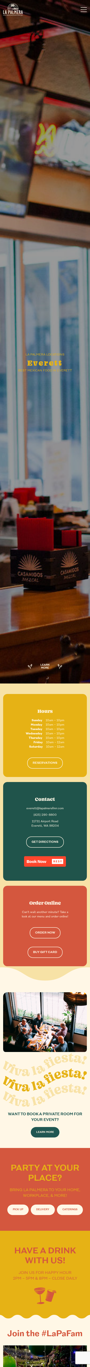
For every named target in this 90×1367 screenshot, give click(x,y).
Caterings (69, 1209)
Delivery (42, 1209)
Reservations (45, 763)
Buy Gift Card (45, 952)
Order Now (45, 932)
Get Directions (45, 842)
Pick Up (18, 1209)
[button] (45, 861)
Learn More (45, 666)
